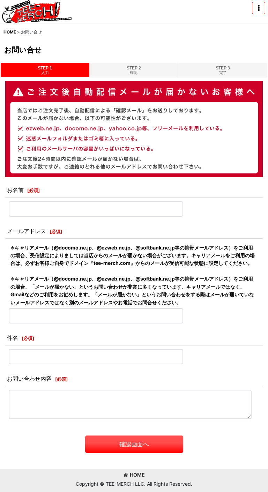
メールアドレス (26, 231)
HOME (137, 475)
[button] (258, 8)
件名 (12, 337)
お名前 (15, 189)
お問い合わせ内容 (29, 378)
